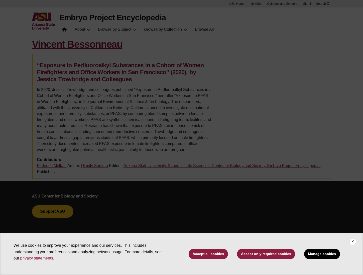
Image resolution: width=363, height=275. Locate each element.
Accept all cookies (208, 254)
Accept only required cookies (266, 254)
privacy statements (36, 258)
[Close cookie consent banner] (352, 241)
